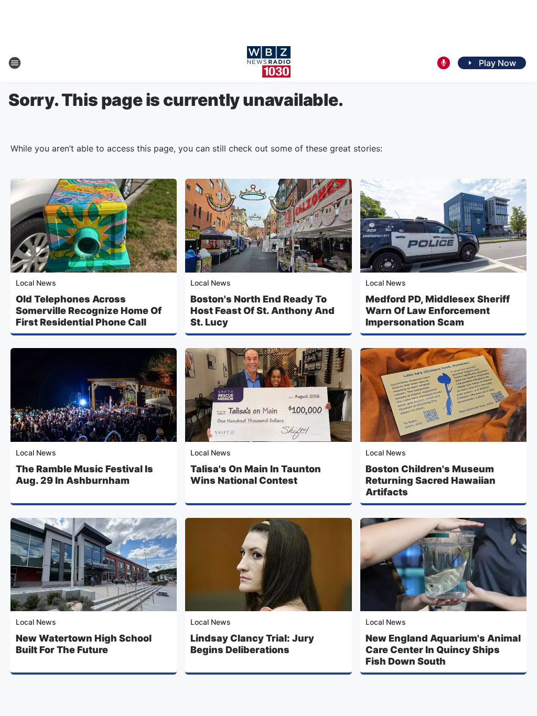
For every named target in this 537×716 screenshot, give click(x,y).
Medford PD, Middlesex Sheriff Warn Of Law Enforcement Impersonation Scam (438, 311)
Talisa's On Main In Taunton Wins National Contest (255, 474)
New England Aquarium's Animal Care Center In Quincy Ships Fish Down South (443, 650)
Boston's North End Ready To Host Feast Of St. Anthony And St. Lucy (262, 311)
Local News (36, 282)
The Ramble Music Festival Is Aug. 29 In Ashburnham (84, 474)
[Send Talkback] (443, 63)
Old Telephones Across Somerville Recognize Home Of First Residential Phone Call (89, 311)
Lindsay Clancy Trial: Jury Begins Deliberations (252, 644)
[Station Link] (269, 63)
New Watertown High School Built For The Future (84, 644)
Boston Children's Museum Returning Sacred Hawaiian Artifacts (431, 480)
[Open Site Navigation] (14, 63)
